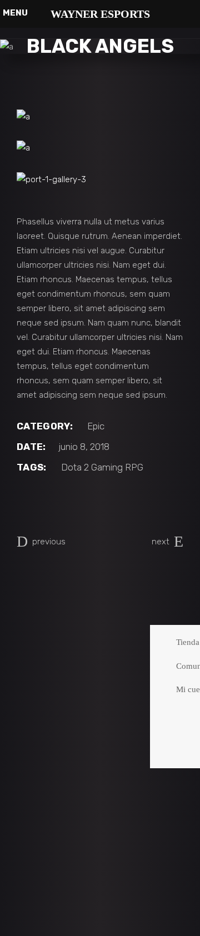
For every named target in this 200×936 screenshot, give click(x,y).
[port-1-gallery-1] (100, 116)
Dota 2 (75, 467)
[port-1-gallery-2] (100, 148)
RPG (134, 467)
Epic (95, 426)
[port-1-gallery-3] (100, 179)
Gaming (107, 467)
